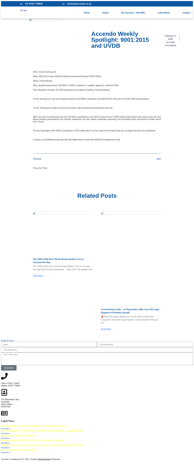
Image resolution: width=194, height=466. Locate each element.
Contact (186, 13)
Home (87, 13)
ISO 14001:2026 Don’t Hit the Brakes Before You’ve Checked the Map (33, 426)
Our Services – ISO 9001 (133, 13)
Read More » (5, 429)
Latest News (164, 13)
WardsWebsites (44, 459)
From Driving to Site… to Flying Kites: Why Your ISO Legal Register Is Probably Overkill (42, 431)
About (105, 13)
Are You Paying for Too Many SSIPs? (18, 450)
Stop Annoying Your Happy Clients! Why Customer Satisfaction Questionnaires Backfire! (42, 445)
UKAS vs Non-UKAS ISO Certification (19, 436)
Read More (38, 276)
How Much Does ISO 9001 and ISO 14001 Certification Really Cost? (33, 440)
